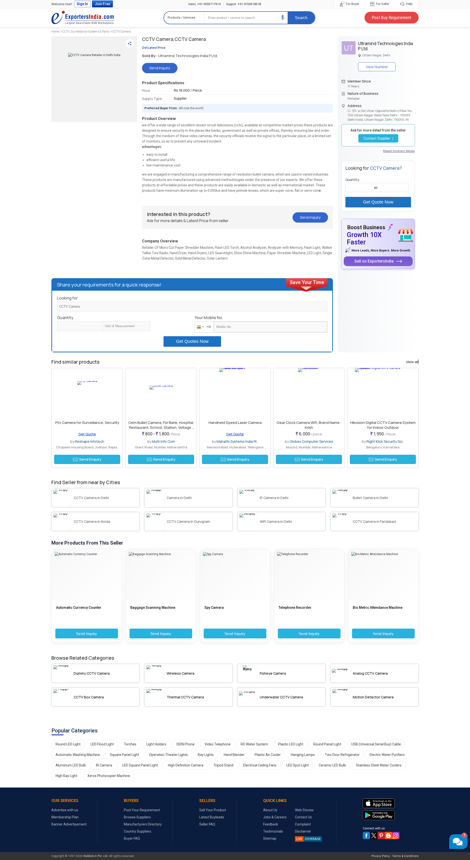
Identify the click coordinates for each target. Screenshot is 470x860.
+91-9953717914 (204, 4)
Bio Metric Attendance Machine (377, 607)
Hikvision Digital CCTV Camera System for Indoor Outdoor (383, 425)
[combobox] (203, 327)
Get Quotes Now (192, 341)
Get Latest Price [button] (153, 48)
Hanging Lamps (303, 755)
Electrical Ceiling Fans (259, 765)
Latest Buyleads (211, 817)
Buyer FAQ (132, 838)
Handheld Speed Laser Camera (235, 422)
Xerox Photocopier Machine (108, 776)
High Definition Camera (185, 765)
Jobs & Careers (275, 817)
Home (55, 31)
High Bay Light (66, 776)
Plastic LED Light (290, 744)
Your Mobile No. (209, 317)
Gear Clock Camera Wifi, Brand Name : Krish (309, 425)
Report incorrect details (399, 151)
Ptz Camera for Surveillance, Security (87, 422)
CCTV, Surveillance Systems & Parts (85, 31)
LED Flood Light (102, 744)
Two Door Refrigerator (342, 755)
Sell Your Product (212, 810)
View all (412, 362)
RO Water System (254, 744)
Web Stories (304, 810)
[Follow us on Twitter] (373, 835)
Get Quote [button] (87, 434)
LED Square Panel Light (140, 765)
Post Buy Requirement (391, 17)
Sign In (82, 4)
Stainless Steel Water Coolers (378, 765)
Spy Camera (214, 607)
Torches (130, 744)
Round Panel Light (327, 744)
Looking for (67, 298)
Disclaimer (303, 831)
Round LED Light (68, 744)
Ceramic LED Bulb (332, 765)
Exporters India (82, 17)
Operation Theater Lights (168, 755)
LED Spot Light (297, 765)
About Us (270, 810)
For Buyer (352, 4)
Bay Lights (206, 755)
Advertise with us (64, 810)
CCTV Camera (121, 31)
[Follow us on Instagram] (396, 835)
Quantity (65, 317)
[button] (283, 17)
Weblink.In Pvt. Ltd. (95, 856)
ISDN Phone (185, 744)
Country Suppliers (137, 831)
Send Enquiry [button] (90, 459)
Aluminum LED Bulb (71, 765)
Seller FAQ (207, 824)
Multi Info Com (163, 441)
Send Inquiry (86, 634)
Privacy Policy (380, 856)
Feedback (270, 824)
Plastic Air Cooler (268, 755)
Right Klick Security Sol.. (385, 441)
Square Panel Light (124, 755)
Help (409, 4)
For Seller (382, 4)
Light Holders (156, 744)
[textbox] (126, 326)
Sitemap (269, 838)
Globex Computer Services (311, 441)
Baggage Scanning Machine (152, 607)
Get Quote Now (378, 202)
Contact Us (303, 817)
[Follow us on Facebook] (366, 835)
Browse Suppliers (137, 817)
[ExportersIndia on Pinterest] (381, 835)
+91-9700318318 (243, 4)
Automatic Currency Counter (78, 607)
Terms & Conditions (405, 856)
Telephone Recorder (295, 607)
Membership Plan (65, 817)
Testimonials (273, 831)
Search (301, 18)
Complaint (303, 824)
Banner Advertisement (69, 824)
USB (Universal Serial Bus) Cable (376, 744)
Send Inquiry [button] (159, 68)
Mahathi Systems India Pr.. (237, 441)
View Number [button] (377, 66)
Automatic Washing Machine (78, 755)
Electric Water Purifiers (387, 755)
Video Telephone (218, 744)
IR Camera (104, 765)
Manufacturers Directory (143, 824)
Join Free (102, 4)
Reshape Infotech (89, 441)
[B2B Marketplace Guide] (388, 835)
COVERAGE (308, 839)
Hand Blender (234, 755)
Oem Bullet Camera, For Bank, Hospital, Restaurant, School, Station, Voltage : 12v (161, 427)
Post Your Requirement (142, 810)
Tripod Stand (223, 765)
